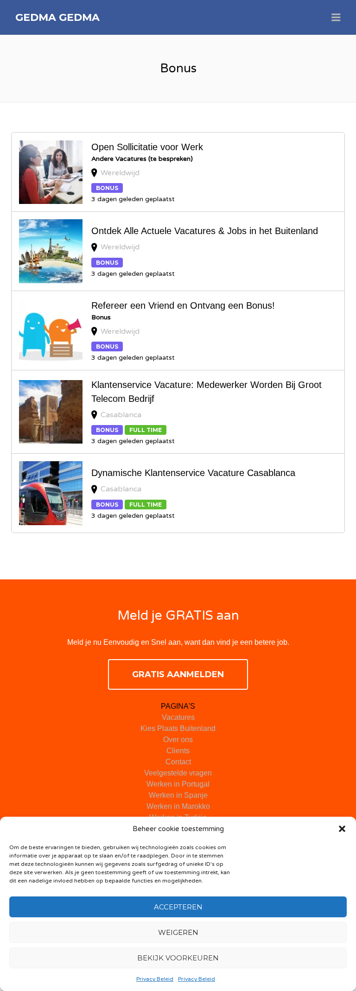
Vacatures (178, 717)
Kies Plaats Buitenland (178, 728)
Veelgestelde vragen (178, 773)
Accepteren (178, 906)
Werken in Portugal (178, 784)
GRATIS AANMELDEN (178, 674)
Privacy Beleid (154, 979)
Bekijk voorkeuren (178, 957)
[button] (342, 828)
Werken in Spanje (178, 795)
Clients (178, 751)
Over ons (178, 739)
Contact (178, 762)
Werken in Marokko (178, 806)
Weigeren (178, 932)
